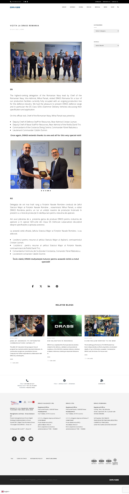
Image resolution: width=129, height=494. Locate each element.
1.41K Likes (90, 358)
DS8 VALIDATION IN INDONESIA (60, 341)
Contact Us (115, 1)
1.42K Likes (15, 363)
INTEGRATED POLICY (36, 458)
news (105, 7)
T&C (12, 458)
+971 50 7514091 (31, 385)
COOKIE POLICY (41, 479)
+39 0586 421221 (29, 384)
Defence (72, 7)
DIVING (81, 7)
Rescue (89, 7)
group (64, 7)
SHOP (112, 7)
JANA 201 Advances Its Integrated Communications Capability (25, 342)
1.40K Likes (52, 360)
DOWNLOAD (98, 1)
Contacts (101, 384)
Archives (96, 42)
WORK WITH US (106, 1)
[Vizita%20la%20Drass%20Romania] (33, 286)
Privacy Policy (52, 479)
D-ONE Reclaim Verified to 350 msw (100, 341)
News (22, 29)
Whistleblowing (51, 458)
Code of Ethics (22, 458)
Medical (97, 7)
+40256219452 (30, 387)
